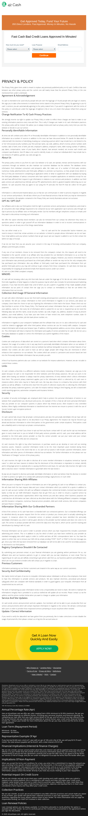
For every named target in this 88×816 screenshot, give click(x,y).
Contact (53, 674)
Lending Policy (45, 668)
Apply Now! (44, 648)
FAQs (46, 674)
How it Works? (37, 674)
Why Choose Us (32, 668)
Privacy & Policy (45, 671)
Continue (44, 55)
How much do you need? (15, 45)
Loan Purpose (37, 45)
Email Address (63, 45)
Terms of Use (32, 671)
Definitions (57, 671)
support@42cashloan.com (31, 230)
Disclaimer (57, 668)
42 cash (61, 619)
